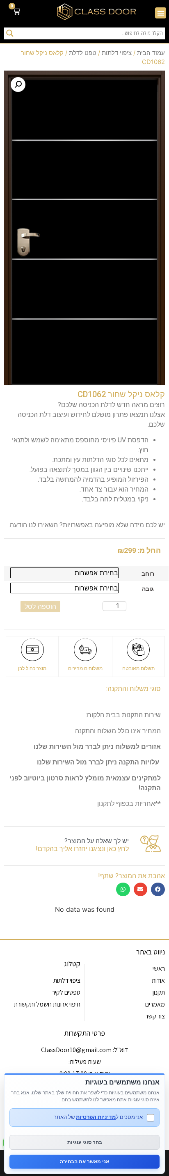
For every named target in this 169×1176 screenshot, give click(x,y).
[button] (160, 12)
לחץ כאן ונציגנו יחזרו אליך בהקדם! (82, 849)
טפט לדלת (82, 53)
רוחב (148, 574)
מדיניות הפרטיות (96, 1117)
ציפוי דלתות (117, 53)
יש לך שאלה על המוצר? (96, 841)
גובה (148, 589)
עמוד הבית (151, 53)
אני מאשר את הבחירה (84, 1161)
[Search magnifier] (10, 33)
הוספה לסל (40, 606)
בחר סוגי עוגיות (84, 1142)
